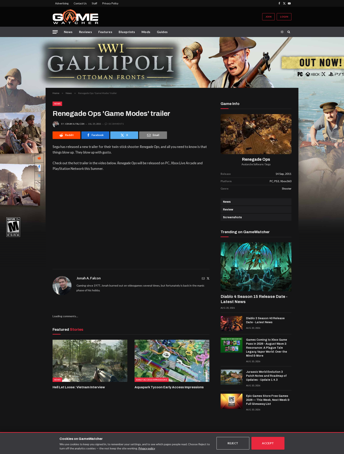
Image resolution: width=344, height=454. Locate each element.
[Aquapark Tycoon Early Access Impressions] (172, 361)
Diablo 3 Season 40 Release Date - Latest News (265, 320)
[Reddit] (39, 157)
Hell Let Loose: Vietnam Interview (79, 387)
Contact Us (80, 3)
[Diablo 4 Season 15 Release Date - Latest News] (256, 266)
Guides (162, 32)
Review (228, 209)
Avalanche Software (252, 164)
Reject (233, 443)
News (68, 32)
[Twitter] (208, 278)
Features (105, 32)
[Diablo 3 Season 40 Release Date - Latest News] (231, 323)
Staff (94, 3)
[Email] (39, 184)
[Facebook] (39, 166)
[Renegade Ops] (256, 134)
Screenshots (232, 217)
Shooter (286, 188)
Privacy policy (146, 448)
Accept (268, 443)
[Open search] (289, 31)
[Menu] (55, 31)
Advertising (61, 3)
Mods (146, 32)
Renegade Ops (256, 159)
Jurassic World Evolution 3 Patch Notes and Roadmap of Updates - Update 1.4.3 (266, 375)
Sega (268, 164)
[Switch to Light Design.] (282, 31)
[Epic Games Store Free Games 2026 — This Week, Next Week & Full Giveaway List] (231, 401)
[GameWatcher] (75, 16)
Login (284, 16)
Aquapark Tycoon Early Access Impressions (169, 387)
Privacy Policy (110, 3)
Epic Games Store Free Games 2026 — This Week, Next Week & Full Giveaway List (268, 399)
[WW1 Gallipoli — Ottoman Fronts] (172, 62)
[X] (39, 175)
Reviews (85, 32)
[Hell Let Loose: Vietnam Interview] (90, 361)
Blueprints (127, 32)
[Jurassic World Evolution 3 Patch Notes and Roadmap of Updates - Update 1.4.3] (231, 377)
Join (268, 16)
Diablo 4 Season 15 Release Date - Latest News (254, 299)
